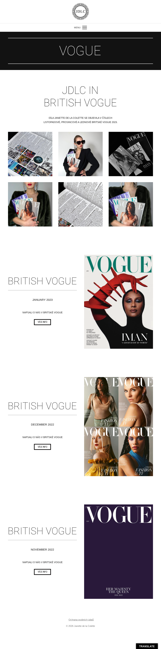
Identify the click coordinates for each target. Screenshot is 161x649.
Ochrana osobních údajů (81, 619)
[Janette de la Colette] (80, 11)
